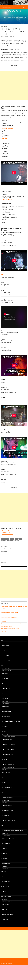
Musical (2, 784)
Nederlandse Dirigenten (8, 764)
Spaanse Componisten (8, 754)
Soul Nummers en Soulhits (8, 838)
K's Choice (4, 540)
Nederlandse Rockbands (7, 534)
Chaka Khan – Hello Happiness (9, 691)
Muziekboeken (4, 899)
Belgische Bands (5, 538)
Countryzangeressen (7, 660)
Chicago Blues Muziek (7, 647)
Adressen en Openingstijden (7, 914)
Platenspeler (5, 868)
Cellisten (4, 731)
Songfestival (4, 871)
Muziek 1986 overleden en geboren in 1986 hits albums (12, 615)
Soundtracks (4, 909)
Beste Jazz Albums (6, 696)
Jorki (20, 538)
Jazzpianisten (5, 713)
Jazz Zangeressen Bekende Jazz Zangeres (11, 721)
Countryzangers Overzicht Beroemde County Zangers (12, 552)
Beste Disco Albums (6, 668)
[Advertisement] (14, 85)
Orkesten (4, 777)
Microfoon (4, 866)
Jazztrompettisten (6, 718)
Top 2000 (2, 876)
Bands (2, 26)
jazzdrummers (5, 703)
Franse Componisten (8, 741)
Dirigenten (4, 759)
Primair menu (26, 7)
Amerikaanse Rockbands (8, 530)
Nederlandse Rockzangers (9, 820)
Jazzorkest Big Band (6, 711)
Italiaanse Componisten (8, 746)
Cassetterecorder (6, 863)
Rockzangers (5, 817)
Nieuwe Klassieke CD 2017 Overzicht (10, 729)
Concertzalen (5, 919)
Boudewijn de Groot (6, 881)
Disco (2, 665)
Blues (2, 640)
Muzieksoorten (4, 790)
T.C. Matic (9, 540)
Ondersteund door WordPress (6, 963)
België (5, 26)
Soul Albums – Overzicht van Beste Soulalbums (12, 830)
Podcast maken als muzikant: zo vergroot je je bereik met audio (14, 606)
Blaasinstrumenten (6, 889)
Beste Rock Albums (6, 802)
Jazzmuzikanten (5, 706)
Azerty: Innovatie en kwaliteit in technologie (10, 628)
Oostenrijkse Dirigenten (8, 767)
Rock (2, 795)
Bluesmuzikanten (6, 645)
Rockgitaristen (5, 815)
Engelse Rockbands (6, 532)
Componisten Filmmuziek (9, 757)
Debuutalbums (5, 663)
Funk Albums (5, 685)
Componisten (5, 734)
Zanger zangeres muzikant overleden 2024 (9, 631)
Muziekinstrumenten (5, 886)
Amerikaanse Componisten (9, 736)
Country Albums (5, 655)
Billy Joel (4, 884)
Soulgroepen (5, 840)
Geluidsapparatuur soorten (6, 626)
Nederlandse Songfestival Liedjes (9, 873)
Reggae (2, 792)
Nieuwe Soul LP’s (5, 828)
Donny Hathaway (7, 851)
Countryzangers (6, 658)
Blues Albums (5, 642)
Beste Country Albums (7, 652)
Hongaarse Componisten (9, 744)
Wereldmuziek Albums (7, 856)
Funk (2, 683)
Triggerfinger (16, 540)
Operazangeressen (6, 772)
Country (3, 650)
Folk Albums (5, 678)
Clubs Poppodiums (6, 917)
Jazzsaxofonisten (6, 716)
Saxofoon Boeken (6, 906)
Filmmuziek (4, 911)
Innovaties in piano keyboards (7, 894)
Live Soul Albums (5, 833)
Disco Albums (5, 673)
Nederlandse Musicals (7, 787)
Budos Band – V (6, 688)
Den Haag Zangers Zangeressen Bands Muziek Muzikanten (13, 547)
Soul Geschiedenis (6, 835)
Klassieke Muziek (4, 726)
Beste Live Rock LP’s (7, 805)
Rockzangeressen (6, 823)
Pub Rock (4, 812)
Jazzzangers (5, 724)
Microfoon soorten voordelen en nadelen (9, 612)
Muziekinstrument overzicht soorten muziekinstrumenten (13, 623)
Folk (2, 675)
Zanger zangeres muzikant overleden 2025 (9, 617)
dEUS (16, 538)
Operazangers (5, 774)
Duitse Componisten (7, 739)
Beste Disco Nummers (6, 670)
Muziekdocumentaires (6, 896)
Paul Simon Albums (7, 680)
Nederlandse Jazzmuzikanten (10, 708)
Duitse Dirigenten (7, 762)
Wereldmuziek (4, 853)
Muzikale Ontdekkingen (7, 7)
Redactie (12, 36)
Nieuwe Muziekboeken (7, 901)
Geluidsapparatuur (5, 858)
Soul (2, 825)
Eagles (3, 878)
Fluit (4, 891)
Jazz (2, 693)
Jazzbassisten (5, 698)
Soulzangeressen (6, 843)
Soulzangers (5, 845)
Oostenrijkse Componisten (9, 751)
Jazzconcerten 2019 (6, 701)
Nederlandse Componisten (9, 749)
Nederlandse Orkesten (8, 779)
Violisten (4, 782)
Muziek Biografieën (6, 904)
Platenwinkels (5, 922)
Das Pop (11, 538)
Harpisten (4, 769)
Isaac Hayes (5, 848)
